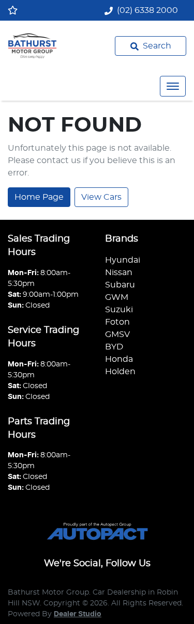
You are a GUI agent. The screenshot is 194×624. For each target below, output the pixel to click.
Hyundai (122, 260)
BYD (114, 347)
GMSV (117, 334)
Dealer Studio (77, 614)
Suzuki (119, 310)
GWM (116, 297)
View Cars (101, 197)
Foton (117, 322)
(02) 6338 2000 (147, 10)
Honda (119, 359)
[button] (173, 86)
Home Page (39, 197)
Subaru (120, 285)
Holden (120, 371)
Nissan (118, 272)
